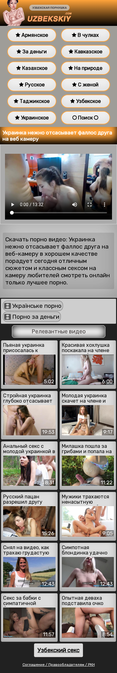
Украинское (34, 118)
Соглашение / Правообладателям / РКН (58, 664)
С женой (88, 85)
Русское (34, 85)
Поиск (85, 118)
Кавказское (87, 52)
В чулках (87, 35)
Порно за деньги (35, 316)
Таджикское (34, 101)
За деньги (34, 52)
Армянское (34, 35)
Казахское (34, 68)
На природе (87, 68)
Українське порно (36, 305)
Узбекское (88, 101)
